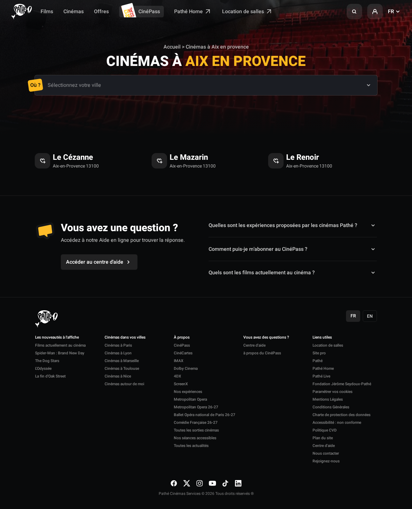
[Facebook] (174, 483)
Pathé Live (321, 376)
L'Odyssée (43, 368)
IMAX (178, 361)
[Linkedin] (238, 483)
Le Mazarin (189, 157)
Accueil (172, 47)
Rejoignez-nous (326, 461)
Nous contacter (326, 453)
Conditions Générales (331, 407)
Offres (101, 11)
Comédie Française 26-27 (196, 422)
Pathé (318, 361)
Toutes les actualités (191, 446)
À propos (182, 337)
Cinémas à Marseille (122, 361)
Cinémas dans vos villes (125, 337)
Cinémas (73, 11)
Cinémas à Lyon (118, 353)
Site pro (319, 353)
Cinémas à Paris (118, 345)
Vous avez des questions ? (266, 337)
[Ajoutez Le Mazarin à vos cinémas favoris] (159, 160)
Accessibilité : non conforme (337, 422)
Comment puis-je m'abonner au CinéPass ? (258, 249)
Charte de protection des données (341, 415)
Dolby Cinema (186, 368)
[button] (354, 11)
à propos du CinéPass (262, 353)
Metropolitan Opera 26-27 (196, 407)
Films (47, 11)
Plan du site (323, 438)
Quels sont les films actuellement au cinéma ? (262, 273)
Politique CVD (325, 430)
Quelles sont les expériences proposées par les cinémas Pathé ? (283, 225)
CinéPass (149, 11)
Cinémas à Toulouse (122, 368)
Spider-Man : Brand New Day (59, 353)
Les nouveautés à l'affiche (57, 337)
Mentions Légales (328, 399)
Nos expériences (188, 392)
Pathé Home (189, 11)
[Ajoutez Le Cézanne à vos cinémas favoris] (42, 160)
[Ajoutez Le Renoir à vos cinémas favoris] (276, 160)
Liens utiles (322, 337)
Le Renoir (302, 157)
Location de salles (243, 11)
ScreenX (181, 384)
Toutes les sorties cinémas (196, 430)
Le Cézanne (73, 157)
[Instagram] (199, 483)
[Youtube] (212, 483)
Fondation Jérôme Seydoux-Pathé (342, 384)
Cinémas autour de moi (124, 384)
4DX (177, 376)
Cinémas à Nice (118, 376)
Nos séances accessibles (195, 438)
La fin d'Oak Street (50, 376)
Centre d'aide (254, 345)
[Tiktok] (225, 483)
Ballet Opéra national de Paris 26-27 (204, 415)
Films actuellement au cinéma (60, 345)
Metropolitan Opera (190, 399)
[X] (187, 483)
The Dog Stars (47, 361)
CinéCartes (183, 353)
